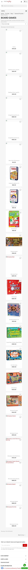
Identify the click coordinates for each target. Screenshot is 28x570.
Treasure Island (14, 251)
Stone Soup (14, 387)
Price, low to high (14, 24)
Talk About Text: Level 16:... (14, 69)
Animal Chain (14, 228)
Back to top (22, 535)
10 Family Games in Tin (14, 319)
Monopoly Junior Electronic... (14, 456)
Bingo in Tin (14, 206)
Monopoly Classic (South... (14, 478)
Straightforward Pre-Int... (14, 115)
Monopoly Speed (14, 501)
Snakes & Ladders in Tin (14, 183)
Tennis (14, 47)
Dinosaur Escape (14, 410)
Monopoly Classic (14, 433)
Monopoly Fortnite (14, 524)
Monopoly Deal (14, 274)
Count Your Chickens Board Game (14, 342)
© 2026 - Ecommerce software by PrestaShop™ (12, 568)
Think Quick (14, 296)
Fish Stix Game (14, 365)
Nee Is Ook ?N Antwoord (14, 160)
